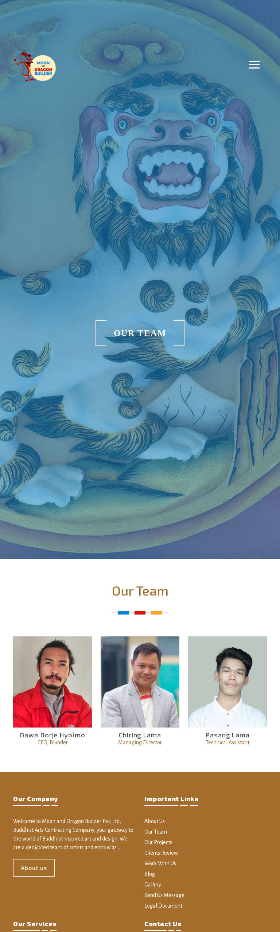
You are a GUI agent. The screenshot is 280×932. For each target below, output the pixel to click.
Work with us (160, 863)
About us (34, 867)
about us (154, 821)
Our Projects (158, 842)
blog (149, 874)
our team (155, 832)
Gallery (152, 885)
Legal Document (163, 906)
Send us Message (164, 895)
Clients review (161, 853)
